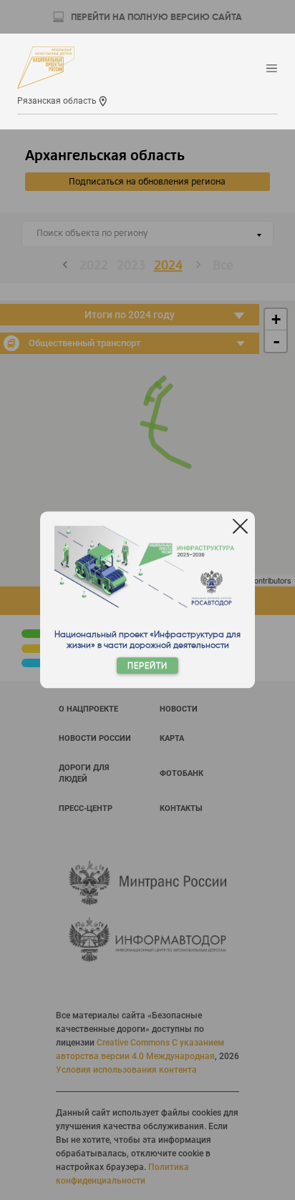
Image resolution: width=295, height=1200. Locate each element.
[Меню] (272, 69)
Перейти (147, 666)
